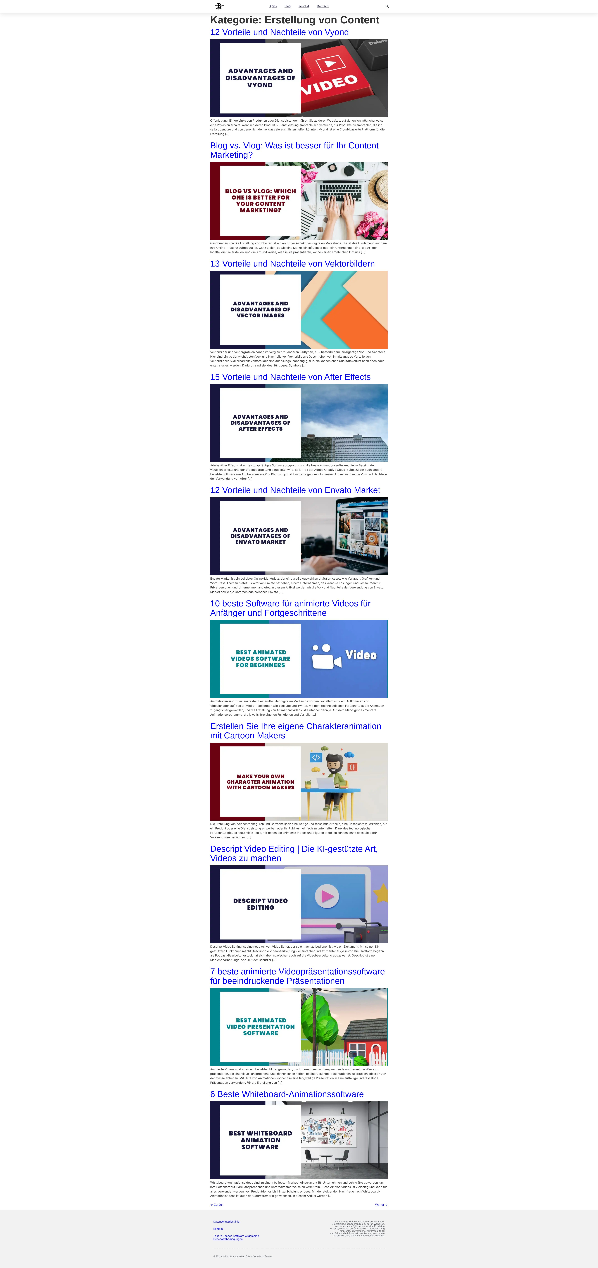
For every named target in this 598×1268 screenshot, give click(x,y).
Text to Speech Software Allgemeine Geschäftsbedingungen (236, 1237)
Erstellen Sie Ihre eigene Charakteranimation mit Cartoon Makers (296, 730)
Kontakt (304, 6)
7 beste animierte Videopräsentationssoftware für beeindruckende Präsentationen (297, 976)
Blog (288, 6)
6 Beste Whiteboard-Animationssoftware (287, 1094)
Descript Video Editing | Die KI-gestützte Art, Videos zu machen (294, 853)
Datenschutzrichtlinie (226, 1221)
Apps (273, 6)
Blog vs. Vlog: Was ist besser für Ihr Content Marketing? (294, 150)
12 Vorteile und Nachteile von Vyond (279, 32)
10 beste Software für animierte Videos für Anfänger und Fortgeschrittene (290, 608)
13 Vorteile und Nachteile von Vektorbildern (292, 263)
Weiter (381, 1205)
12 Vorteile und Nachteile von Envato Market (295, 490)
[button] (387, 6)
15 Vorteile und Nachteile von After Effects (290, 377)
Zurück (216, 1205)
